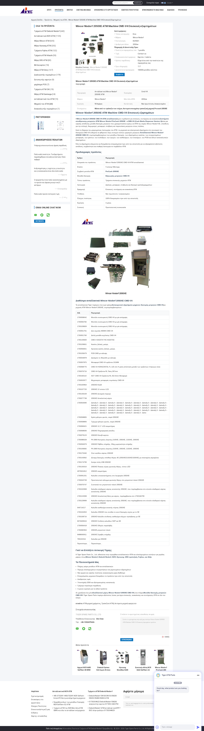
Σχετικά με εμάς (83, 10)
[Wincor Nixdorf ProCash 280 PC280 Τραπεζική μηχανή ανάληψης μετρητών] (161, 657)
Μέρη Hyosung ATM (42, 46)
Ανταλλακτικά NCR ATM (44, 36)
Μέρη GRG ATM (40, 60)
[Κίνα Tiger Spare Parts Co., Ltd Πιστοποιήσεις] (41, 125)
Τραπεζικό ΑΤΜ (107, 603)
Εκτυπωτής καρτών (42, 80)
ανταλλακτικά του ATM (44, 99)
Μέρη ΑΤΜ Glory (41, 70)
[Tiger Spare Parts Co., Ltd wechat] (50, 215)
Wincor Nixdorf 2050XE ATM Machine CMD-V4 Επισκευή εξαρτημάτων (91, 69)
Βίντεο (70, 10)
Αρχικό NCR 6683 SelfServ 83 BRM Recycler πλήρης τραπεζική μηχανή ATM (84, 669)
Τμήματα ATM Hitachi (43, 55)
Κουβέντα (119, 74)
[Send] (198, 727)
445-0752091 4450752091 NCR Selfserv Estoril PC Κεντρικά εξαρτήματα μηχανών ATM (69, 697)
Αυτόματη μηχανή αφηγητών (125, 603)
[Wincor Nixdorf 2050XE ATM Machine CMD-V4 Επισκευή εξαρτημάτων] (92, 44)
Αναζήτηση (137, 3)
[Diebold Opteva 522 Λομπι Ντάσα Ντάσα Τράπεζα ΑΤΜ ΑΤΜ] (103, 657)
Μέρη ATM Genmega (43, 94)
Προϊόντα (59, 10)
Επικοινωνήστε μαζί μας (153, 10)
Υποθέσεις (182, 10)
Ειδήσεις (170, 10)
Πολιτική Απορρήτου (54, 728)
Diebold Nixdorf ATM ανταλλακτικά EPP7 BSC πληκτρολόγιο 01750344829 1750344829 (104, 709)
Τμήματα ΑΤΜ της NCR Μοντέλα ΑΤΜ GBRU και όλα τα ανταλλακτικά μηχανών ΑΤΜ (69, 709)
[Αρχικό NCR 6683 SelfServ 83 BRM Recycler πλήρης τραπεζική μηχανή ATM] (84, 657)
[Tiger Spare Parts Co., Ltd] (26, 10)
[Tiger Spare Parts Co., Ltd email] (37, 215)
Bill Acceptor (39, 65)
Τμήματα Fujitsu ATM (43, 50)
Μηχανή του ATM (60, 20)
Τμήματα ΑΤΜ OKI (42, 89)
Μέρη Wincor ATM (41, 41)
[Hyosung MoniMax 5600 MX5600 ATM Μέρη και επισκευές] (122, 657)
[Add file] (157, 727)
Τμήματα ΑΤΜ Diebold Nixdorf (47, 31)
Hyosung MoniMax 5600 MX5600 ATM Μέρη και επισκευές (122, 669)
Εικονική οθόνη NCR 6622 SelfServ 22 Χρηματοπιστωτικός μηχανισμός (143, 669)
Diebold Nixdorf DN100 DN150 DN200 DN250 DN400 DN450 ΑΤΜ (103, 697)
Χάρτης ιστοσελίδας (39, 716)
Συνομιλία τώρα (153, 3)
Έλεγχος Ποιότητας (130, 10)
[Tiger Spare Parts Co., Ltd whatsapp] (43, 215)
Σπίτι (49, 10)
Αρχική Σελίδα (36, 20)
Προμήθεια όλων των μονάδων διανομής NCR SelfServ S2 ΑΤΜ (69, 703)
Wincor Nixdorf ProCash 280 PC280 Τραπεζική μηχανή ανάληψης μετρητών (161, 669)
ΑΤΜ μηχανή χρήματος (92, 603)
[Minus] (198, 675)
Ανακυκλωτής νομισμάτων (45, 109)
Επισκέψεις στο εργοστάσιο (106, 10)
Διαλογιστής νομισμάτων (45, 75)
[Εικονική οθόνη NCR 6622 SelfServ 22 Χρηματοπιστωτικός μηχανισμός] (143, 657)
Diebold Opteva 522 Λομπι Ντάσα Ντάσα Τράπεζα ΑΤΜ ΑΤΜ (103, 669)
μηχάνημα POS (40, 84)
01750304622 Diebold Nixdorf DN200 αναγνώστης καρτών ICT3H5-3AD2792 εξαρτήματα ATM (103, 703)
